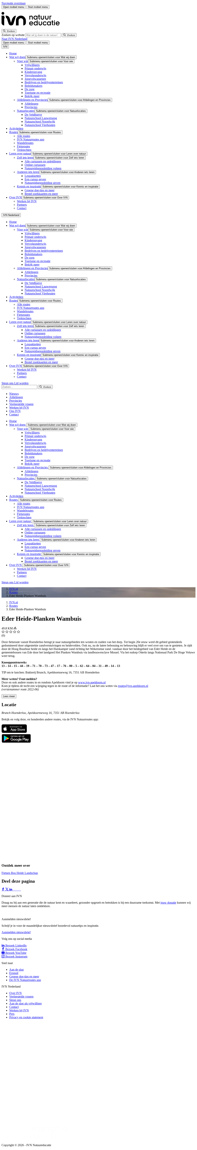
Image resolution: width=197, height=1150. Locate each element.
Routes (13, 132)
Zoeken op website (13, 35)
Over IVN (15, 197)
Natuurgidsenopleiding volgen (43, 168)
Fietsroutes (23, 146)
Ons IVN (15, 411)
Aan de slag (16, 969)
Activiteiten (16, 128)
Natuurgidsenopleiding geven (42, 182)
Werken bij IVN (27, 201)
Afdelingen (31, 103)
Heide (21, 873)
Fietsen (6, 873)
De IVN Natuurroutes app (25, 980)
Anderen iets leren (28, 172)
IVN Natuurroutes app (30, 139)
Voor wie (22, 61)
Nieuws (14, 393)
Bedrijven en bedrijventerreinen (44, 82)
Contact (21, 208)
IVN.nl (13, 588)
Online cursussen (35, 164)
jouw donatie (168, 902)
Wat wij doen (17, 57)
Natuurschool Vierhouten (40, 125)
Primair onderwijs (35, 68)
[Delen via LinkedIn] (11, 889)
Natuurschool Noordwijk (40, 121)
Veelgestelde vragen (21, 404)
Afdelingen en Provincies (32, 99)
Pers (11, 1013)
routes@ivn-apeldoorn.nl (133, 685)
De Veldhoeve (33, 114)
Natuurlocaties (25, 110)
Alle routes (23, 136)
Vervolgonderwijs (35, 75)
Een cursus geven (35, 179)
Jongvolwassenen (35, 78)
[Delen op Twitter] (7, 889)
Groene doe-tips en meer (39, 190)
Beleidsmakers (33, 85)
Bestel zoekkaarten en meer (41, 193)
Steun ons (8, 383)
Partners (22, 204)
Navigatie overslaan (14, 3)
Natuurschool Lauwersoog (41, 118)
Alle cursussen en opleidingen (43, 161)
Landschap (31, 873)
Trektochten (24, 149)
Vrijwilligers (32, 65)
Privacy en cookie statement (26, 1017)
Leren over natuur (20, 153)
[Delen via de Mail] (19, 889)
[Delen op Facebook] (3, 889)
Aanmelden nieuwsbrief (16, 932)
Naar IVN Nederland (14, 38)
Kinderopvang (33, 72)
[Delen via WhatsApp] (15, 889)
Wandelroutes (25, 143)
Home (13, 53)
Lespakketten (33, 175)
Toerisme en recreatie (37, 92)
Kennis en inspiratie (29, 186)
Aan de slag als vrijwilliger (25, 1003)
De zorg (29, 89)
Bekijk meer (32, 96)
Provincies (31, 107)
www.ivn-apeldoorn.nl (92, 682)
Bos (14, 873)
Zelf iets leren (25, 157)
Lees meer (9, 696)
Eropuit (13, 973)
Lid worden (21, 383)
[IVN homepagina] (32, 27)
